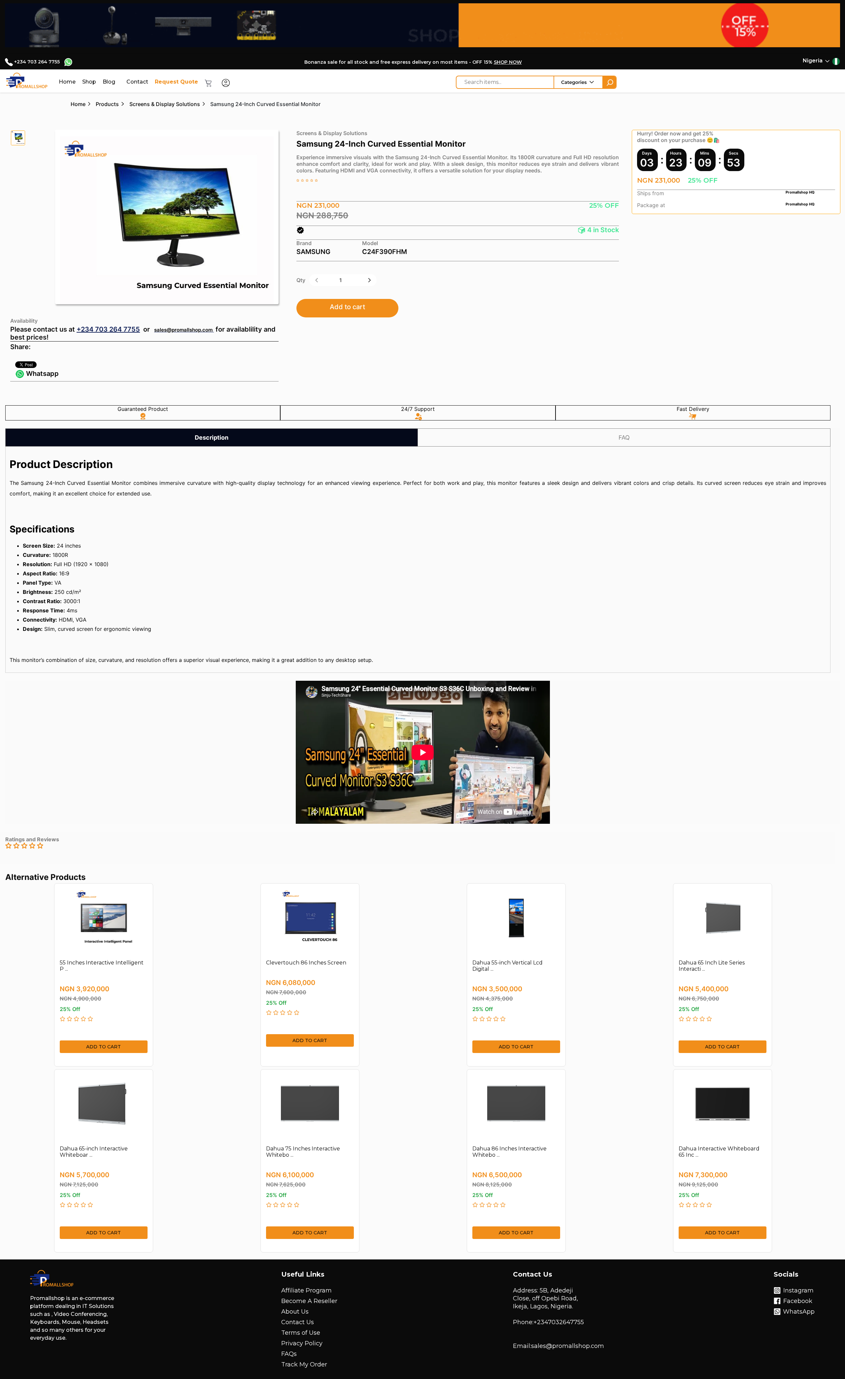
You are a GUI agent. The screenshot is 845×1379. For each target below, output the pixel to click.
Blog (109, 82)
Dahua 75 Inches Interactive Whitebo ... (303, 1151)
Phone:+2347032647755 (548, 1322)
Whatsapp (41, 374)
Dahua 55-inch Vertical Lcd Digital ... (507, 966)
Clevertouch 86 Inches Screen (306, 963)
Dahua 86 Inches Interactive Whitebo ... (509, 1151)
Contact (137, 82)
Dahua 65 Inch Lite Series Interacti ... (712, 966)
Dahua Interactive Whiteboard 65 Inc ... (719, 1151)
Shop (89, 82)
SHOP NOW (508, 62)
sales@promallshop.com (183, 330)
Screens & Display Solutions (164, 104)
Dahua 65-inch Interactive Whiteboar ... (94, 1151)
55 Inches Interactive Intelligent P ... (102, 966)
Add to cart (347, 307)
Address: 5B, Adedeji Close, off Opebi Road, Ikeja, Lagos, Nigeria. (545, 1298)
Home (67, 82)
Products (107, 104)
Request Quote (176, 82)
